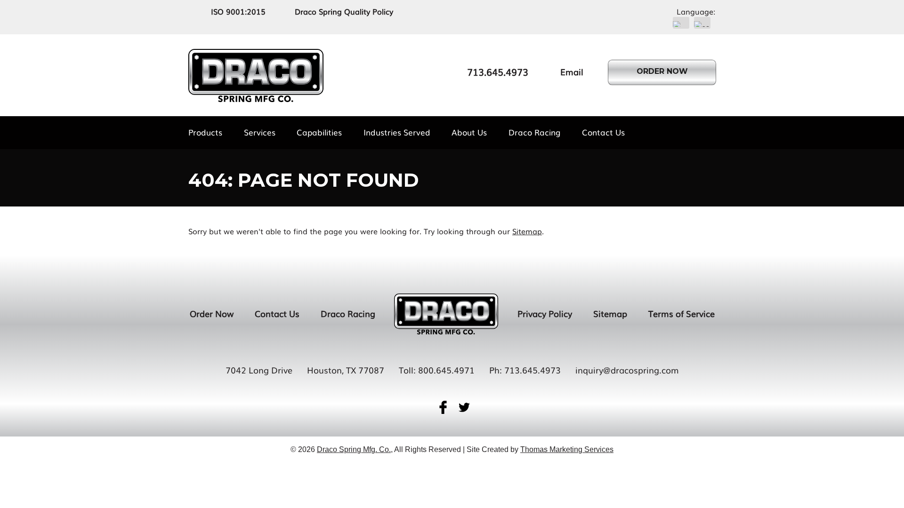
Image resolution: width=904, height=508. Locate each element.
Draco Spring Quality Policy (344, 11)
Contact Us (277, 313)
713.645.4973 (532, 370)
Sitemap (527, 231)
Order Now (212, 313)
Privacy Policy (544, 313)
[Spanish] (702, 23)
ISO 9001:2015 (238, 11)
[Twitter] (464, 407)
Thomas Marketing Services (566, 449)
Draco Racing (348, 313)
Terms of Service (681, 313)
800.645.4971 (446, 370)
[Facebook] (443, 407)
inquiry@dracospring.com (627, 370)
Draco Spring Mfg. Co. (354, 449)
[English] (681, 23)
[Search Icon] (712, 132)
